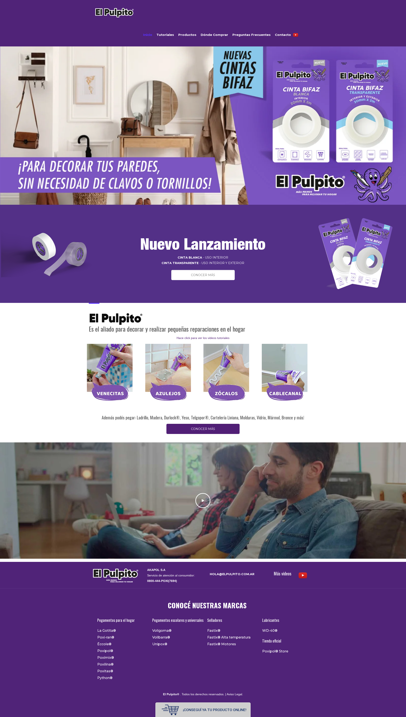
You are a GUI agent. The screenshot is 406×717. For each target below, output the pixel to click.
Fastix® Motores (221, 644)
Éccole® (104, 644)
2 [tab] (205, 209)
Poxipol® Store (275, 651)
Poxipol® (105, 651)
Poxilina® (105, 664)
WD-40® (269, 630)
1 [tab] (200, 209)
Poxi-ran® (105, 637)
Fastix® (213, 630)
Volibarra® (161, 637)
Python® (104, 678)
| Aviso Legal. (233, 694)
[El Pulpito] (114, 11)
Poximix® (105, 657)
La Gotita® (106, 630)
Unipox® (159, 644)
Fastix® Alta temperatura (229, 637)
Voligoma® (161, 630)
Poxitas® (105, 671)
